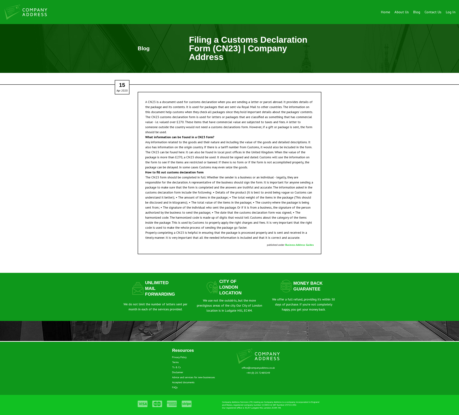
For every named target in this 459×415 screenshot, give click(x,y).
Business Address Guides (299, 244)
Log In (450, 12)
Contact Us (433, 12)
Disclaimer (177, 372)
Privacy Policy (179, 357)
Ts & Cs (176, 367)
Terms (175, 362)
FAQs (175, 387)
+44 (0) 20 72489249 (258, 372)
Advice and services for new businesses (193, 377)
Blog (416, 12)
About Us (401, 12)
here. (182, 152)
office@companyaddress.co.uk (258, 367)
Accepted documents (183, 382)
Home (385, 12)
